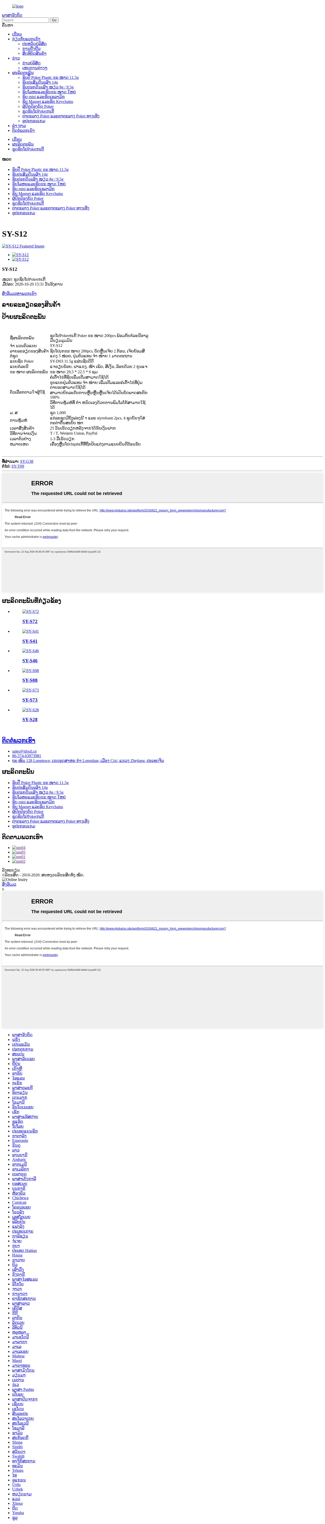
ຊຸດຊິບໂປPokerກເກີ (38, 111)
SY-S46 (30, 660)
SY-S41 (30, 641)
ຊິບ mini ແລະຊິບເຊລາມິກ (43, 97)
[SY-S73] (30, 690)
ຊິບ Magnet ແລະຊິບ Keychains (47, 101)
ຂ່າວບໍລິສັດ (31, 63)
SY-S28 (30, 719)
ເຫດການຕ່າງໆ (34, 68)
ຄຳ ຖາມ (19, 125)
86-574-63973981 (26, 756)
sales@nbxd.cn (24, 751)
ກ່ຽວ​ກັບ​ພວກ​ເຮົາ (26, 39)
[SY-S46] (30, 651)
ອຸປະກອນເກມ (33, 121)
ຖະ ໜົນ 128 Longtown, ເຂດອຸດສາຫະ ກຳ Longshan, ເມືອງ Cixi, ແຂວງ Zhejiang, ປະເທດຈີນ (88, 760)
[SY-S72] (30, 611)
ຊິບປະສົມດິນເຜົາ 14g (40, 82)
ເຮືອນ (17, 34)
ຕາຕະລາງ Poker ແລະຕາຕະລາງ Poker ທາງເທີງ (61, 116)
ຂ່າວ (16, 58)
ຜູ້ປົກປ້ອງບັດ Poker (38, 106)
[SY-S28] (30, 710)
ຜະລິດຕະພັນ (23, 72)
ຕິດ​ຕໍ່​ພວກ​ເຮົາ (23, 130)
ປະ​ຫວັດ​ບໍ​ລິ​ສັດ (34, 44)
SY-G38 (26, 461)
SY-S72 (30, 621)
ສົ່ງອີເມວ (9, 884)
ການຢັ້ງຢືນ (31, 48)
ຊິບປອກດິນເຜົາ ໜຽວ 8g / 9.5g (48, 87)
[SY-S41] (30, 631)
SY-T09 (17, 466)
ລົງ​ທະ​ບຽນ (11, 870)
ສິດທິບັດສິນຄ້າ (34, 53)
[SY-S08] (30, 670)
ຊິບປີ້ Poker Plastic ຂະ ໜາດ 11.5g (50, 77)
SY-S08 (30, 680)
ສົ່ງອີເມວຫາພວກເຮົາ (19, 293)
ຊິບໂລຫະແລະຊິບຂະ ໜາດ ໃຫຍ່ (49, 92)
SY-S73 (30, 700)
